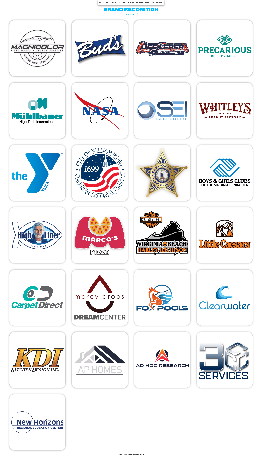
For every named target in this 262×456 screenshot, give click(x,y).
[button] (131, 3)
